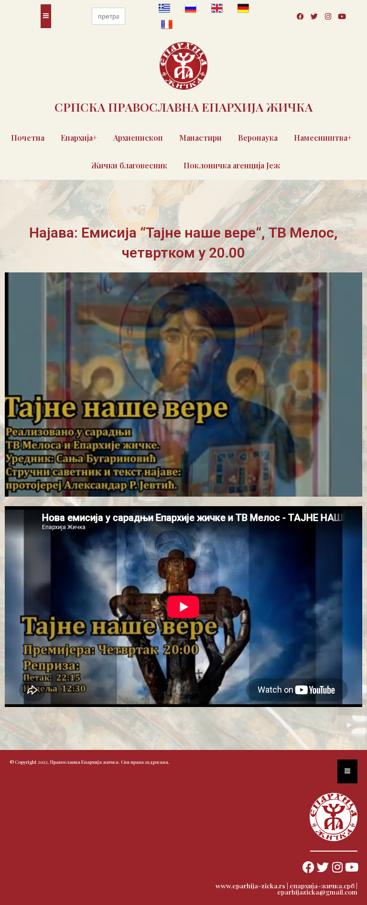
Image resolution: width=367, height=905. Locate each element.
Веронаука (258, 138)
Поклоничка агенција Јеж (232, 165)
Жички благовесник (129, 165)
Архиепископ (138, 138)
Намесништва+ (323, 138)
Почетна (27, 138)
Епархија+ (79, 138)
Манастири (200, 138)
